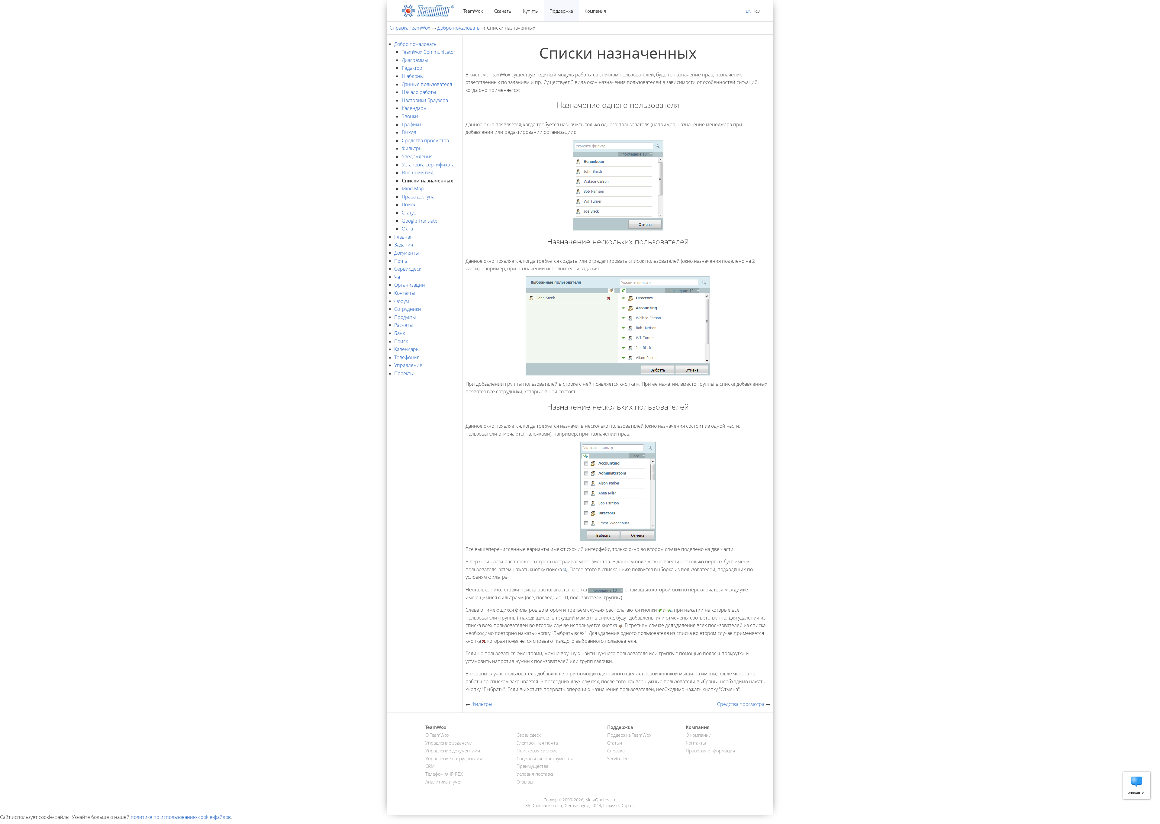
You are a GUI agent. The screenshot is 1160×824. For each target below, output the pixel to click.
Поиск (408, 204)
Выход (409, 132)
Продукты (405, 317)
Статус (409, 212)
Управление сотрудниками (453, 758)
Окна (407, 228)
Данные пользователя (427, 84)
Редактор (412, 68)
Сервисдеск (407, 269)
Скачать (502, 11)
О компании (698, 735)
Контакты (404, 293)
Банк (399, 333)
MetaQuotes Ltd (601, 800)
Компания (595, 11)
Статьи (614, 743)
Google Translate (419, 220)
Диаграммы (415, 60)
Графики (411, 124)
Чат (398, 277)
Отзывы (525, 782)
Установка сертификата (428, 164)
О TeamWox (437, 735)
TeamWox (473, 11)
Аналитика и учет (443, 782)
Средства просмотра (425, 140)
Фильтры (412, 148)
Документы (406, 252)
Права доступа (418, 196)
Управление (408, 365)
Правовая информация (710, 751)
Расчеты (403, 325)
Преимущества (532, 766)
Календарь (414, 108)
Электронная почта (537, 743)
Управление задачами (448, 743)
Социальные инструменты (545, 758)
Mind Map (413, 188)
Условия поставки (536, 774)
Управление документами (452, 751)
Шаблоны (413, 76)
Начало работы (419, 92)
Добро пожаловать (458, 27)
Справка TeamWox (410, 27)
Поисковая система (537, 751)
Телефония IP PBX (444, 774)
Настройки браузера (425, 100)
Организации (409, 285)
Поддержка (561, 11)
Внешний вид (417, 172)
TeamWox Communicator (428, 52)
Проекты (404, 373)
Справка (616, 751)
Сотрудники (407, 309)
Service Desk (620, 758)
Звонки (410, 116)
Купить (530, 11)
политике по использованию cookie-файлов (181, 817)
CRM (430, 766)
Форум (401, 301)
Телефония (406, 357)
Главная (403, 236)
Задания (403, 244)
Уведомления (417, 156)
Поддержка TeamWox (629, 735)
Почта (401, 261)
